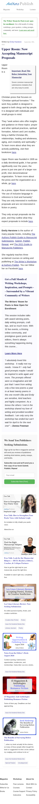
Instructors (17, 795)
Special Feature (10, 763)
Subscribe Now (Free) (19, 482)
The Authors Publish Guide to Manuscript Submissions (19, 237)
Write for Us (4, 787)
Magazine (6, 9)
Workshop (20, 9)
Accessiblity (30, 795)
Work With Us (31, 784)
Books (2, 791)
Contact (29, 787)
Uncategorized (23, 763)
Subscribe (4, 784)
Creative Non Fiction (12, 620)
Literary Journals (10, 628)
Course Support (19, 791)
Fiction (23, 620)
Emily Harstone (16, 42)
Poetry (21, 628)
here (14, 152)
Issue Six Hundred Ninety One (15, 624)
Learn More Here (13, 353)
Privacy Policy (31, 791)
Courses (16, 787)
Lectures (33, 9)
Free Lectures (18, 784)
